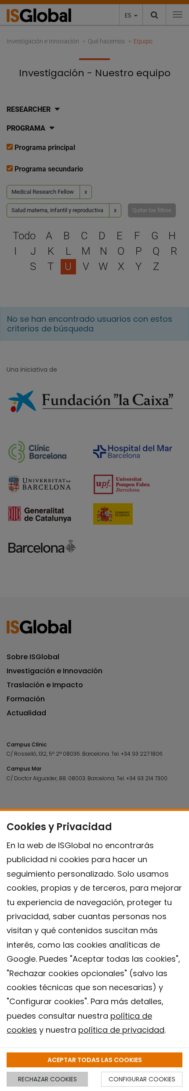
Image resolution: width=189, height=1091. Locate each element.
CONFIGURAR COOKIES (142, 1079)
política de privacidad (121, 1029)
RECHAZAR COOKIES (47, 1079)
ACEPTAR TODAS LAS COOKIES (94, 1059)
